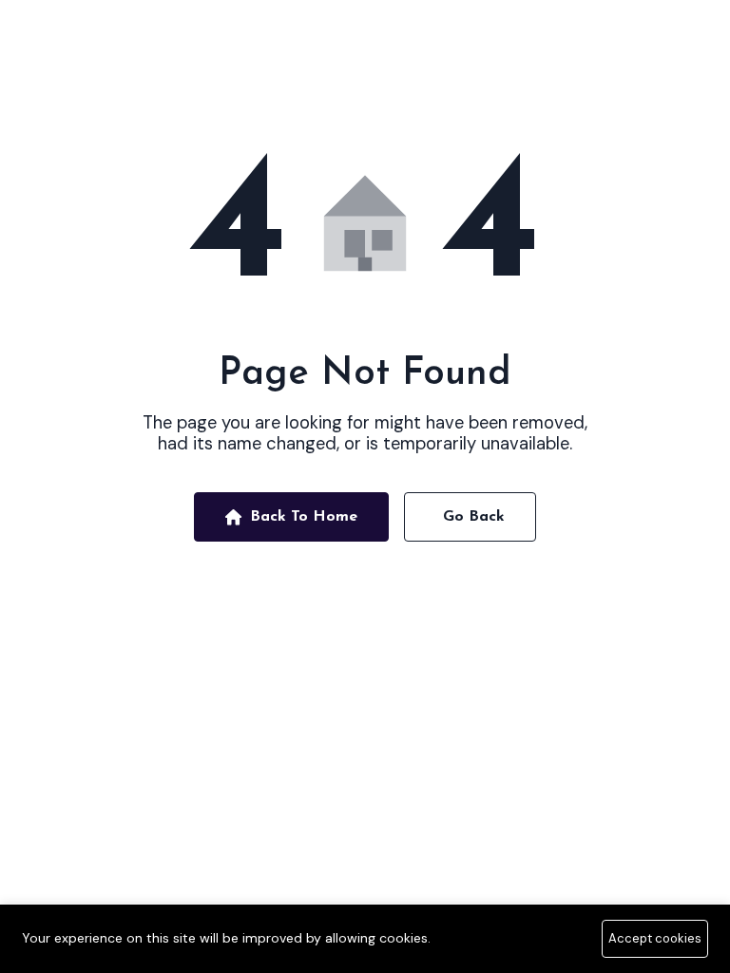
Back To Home (303, 517)
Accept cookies (654, 938)
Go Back (474, 517)
